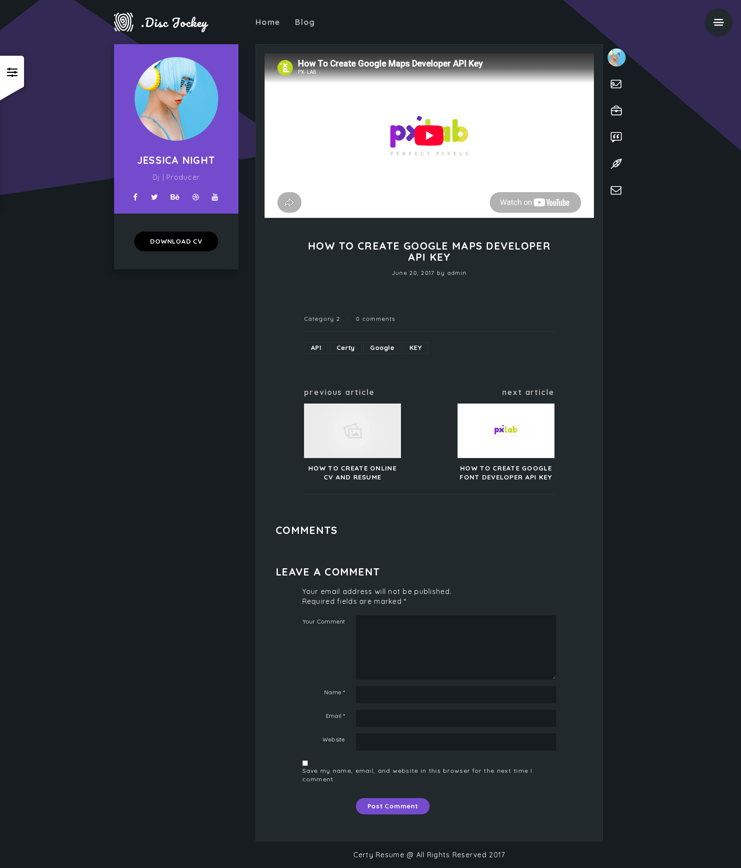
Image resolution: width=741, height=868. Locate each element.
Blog (305, 22)
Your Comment (324, 621)
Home (268, 22)
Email (335, 715)
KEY (416, 348)
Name (334, 692)
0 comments (375, 318)
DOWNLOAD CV (176, 241)
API (316, 348)
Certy (346, 348)
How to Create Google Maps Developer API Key (429, 251)
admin (457, 272)
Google (382, 348)
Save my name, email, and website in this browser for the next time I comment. (417, 775)
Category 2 (322, 318)
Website (333, 739)
